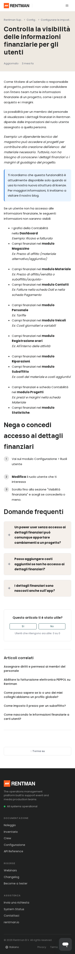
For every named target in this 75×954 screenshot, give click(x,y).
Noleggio (10, 825)
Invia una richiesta (16, 903)
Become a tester (15, 883)
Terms (54, 947)
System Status (14, 909)
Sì (23, 626)
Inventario (11, 832)
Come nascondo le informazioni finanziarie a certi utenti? (36, 717)
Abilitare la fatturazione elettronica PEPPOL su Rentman (37, 682)
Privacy (41, 947)
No (52, 626)
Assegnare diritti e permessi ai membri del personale (34, 669)
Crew (7, 838)
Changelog (11, 877)
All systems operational (22, 806)
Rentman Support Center (20, 20)
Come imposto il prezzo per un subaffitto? (35, 706)
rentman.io (11, 922)
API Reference (13, 851)
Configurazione (37, 20)
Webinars (10, 870)
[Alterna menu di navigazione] (67, 5)
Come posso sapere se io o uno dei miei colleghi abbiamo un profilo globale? (33, 695)
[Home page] (16, 5)
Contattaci (11, 916)
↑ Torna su (37, 751)
